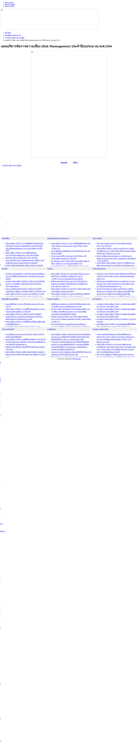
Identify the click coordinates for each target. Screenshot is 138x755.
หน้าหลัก (8, 33)
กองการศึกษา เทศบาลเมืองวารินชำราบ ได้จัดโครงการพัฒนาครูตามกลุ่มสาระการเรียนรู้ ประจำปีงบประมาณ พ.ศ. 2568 (116, 265)
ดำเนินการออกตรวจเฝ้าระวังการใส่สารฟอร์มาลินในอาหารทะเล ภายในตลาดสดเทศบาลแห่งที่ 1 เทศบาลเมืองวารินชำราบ (71, 319)
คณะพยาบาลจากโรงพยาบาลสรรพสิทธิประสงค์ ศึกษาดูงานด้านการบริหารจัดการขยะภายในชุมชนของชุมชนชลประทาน (116, 276)
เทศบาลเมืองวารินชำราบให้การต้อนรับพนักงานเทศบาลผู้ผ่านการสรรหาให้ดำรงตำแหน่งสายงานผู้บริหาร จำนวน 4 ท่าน (25, 354)
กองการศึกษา (97, 238)
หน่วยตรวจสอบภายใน (100, 329)
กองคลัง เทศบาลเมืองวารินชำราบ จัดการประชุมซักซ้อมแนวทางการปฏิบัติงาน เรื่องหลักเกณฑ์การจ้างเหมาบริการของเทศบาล (25, 283)
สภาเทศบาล (97, 299)
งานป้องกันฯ (51, 329)
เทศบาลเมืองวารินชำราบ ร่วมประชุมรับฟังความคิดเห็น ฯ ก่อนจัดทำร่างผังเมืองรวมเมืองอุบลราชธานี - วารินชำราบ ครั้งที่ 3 (70, 296)
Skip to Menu (9, 2)
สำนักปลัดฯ (6, 238)
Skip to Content (10, 4)
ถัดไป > (75, 162)
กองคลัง (4, 268)
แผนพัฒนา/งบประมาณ (13, 35)
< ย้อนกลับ (63, 162)
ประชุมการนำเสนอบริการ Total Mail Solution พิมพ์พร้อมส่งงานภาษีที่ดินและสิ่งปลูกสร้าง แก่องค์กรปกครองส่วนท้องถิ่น (25, 276)
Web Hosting (76, 359)
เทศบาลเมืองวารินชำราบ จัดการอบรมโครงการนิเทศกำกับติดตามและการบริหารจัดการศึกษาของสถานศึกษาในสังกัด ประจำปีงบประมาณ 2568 (116, 251)
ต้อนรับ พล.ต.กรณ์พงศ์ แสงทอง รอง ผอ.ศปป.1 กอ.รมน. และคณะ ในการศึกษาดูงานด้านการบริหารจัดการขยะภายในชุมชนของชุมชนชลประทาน (116, 283)
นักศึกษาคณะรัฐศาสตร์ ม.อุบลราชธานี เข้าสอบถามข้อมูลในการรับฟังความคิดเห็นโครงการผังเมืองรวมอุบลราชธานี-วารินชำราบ (69, 283)
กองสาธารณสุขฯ (53, 299)
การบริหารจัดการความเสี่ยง (15, 38)
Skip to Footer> (10, 6)
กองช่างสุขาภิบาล (99, 268)
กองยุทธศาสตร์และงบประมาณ (58, 238)
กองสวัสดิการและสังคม (10, 299)
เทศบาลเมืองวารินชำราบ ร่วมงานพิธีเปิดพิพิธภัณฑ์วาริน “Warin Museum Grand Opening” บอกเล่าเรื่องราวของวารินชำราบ (71, 246)
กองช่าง (50, 268)
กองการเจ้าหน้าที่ (8, 329)
